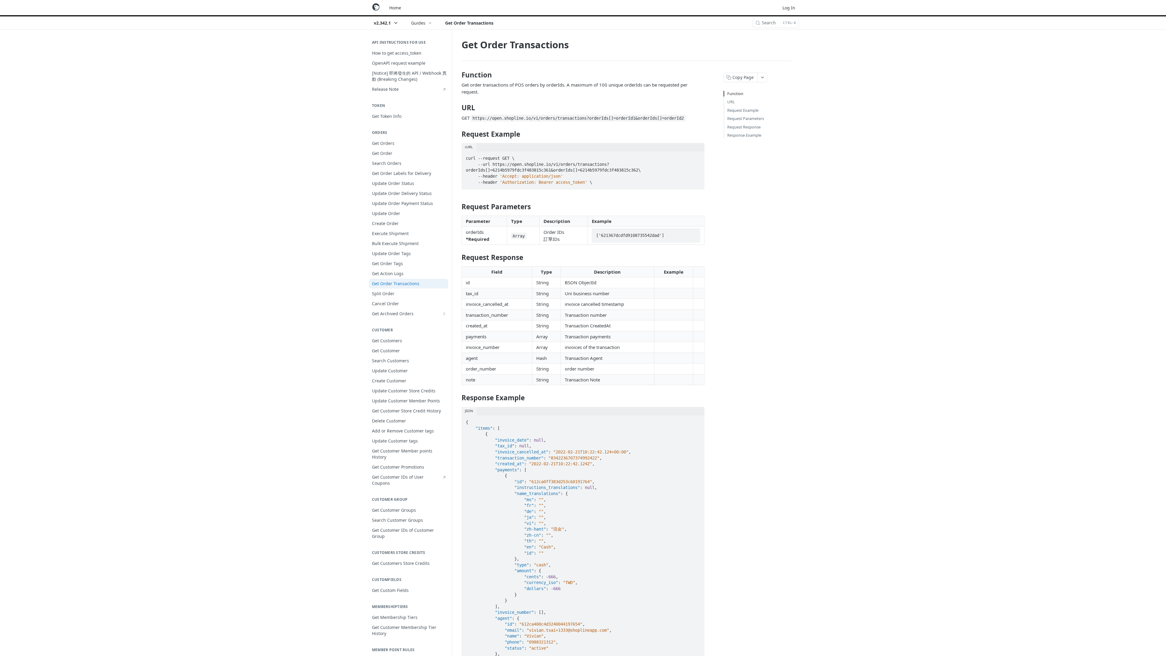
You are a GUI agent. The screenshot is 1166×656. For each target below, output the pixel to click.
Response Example (744, 135)
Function (735, 93)
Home (395, 8)
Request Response (744, 127)
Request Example (743, 110)
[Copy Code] (697, 157)
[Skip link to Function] (457, 75)
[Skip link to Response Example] (457, 398)
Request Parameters (745, 118)
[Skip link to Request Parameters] (457, 207)
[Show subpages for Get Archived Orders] (444, 313)
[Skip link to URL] (457, 108)
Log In (788, 8)
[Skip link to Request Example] (457, 134)
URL (731, 101)
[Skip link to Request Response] (457, 257)
